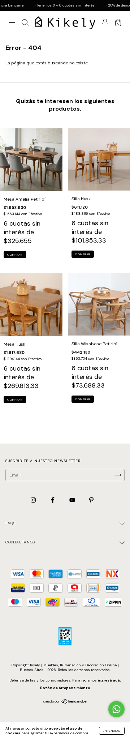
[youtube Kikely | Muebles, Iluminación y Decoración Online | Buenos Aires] (73, 500)
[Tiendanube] (65, 702)
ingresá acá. (109, 680)
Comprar (14, 254)
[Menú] (12, 24)
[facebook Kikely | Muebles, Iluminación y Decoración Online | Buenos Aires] (53, 500)
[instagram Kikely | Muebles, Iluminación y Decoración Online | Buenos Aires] (34, 500)
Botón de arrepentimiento (65, 687)
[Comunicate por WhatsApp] (116, 709)
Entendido (112, 730)
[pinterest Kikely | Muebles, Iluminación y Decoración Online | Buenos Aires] (91, 500)
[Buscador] (25, 24)
